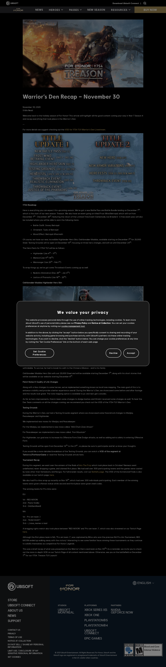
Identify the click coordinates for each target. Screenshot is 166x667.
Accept (131, 353)
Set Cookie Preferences (39, 353)
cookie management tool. (73, 326)
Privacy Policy (80, 323)
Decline (113, 353)
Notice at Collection (101, 323)
